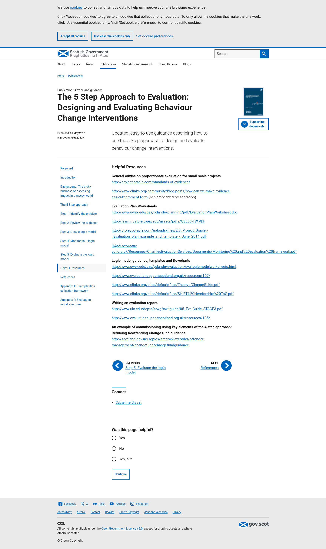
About (61, 64)
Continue (121, 474)
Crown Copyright (129, 512)
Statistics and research (137, 64)
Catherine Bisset (128, 402)
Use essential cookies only (112, 36)
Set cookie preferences (154, 36)
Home (60, 75)
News (90, 64)
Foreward (66, 168)
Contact (95, 512)
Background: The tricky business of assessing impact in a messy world (76, 191)
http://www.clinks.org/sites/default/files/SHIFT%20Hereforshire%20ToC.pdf (173, 294)
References (67, 277)
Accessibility (64, 512)
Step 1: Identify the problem (78, 214)
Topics (75, 64)
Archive (81, 512)
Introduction (68, 177)
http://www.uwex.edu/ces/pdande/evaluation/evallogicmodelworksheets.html (174, 266)
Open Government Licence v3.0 (122, 528)
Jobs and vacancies (156, 512)
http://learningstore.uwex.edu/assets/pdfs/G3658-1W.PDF (158, 221)
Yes (122, 438)
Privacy (177, 512)
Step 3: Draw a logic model (78, 232)
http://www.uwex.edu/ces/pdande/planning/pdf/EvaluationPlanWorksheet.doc (175, 212)
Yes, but (125, 459)
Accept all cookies (72, 36)
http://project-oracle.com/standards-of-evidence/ (151, 182)
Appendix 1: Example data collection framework (77, 288)
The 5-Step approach (74, 204)
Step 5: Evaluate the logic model (77, 257)
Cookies (109, 512)
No (121, 448)
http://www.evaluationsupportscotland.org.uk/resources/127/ (161, 275)
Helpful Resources (72, 268)
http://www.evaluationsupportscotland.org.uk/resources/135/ (161, 318)
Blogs (187, 64)
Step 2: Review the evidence (78, 223)
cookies (76, 7)
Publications (108, 64)
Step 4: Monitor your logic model (77, 243)
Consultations (168, 64)
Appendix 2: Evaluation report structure (75, 302)
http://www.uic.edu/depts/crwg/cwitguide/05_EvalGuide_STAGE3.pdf (167, 309)
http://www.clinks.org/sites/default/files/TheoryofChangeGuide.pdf (166, 285)
